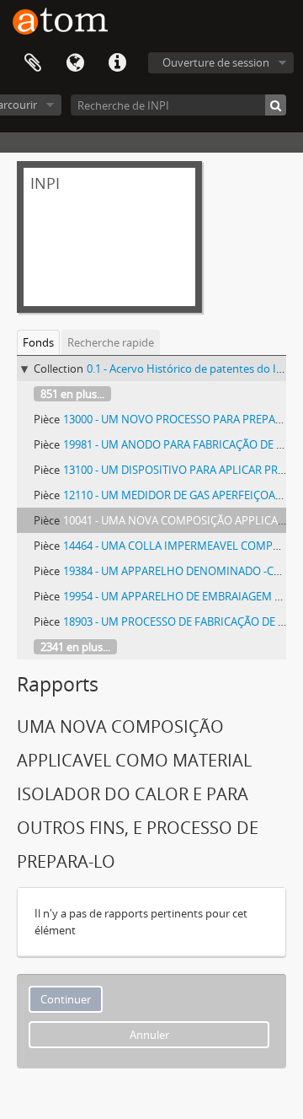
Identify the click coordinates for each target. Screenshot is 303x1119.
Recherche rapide (110, 342)
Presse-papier (33, 63)
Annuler (149, 1034)
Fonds (38, 342)
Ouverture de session (215, 62)
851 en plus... (72, 393)
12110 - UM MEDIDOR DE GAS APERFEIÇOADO (177, 495)
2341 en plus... (75, 646)
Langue (75, 63)
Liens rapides (117, 63)
